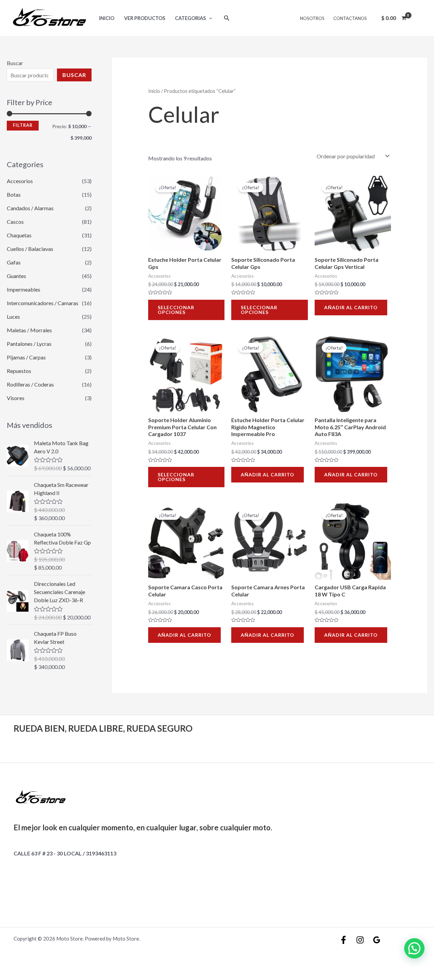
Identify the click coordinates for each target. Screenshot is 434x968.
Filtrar (23, 125)
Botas (14, 194)
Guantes (16, 276)
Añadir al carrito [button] (351, 307)
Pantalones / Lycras (29, 343)
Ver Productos (144, 18)
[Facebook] (343, 940)
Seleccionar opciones (176, 309)
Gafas (14, 262)
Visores (15, 398)
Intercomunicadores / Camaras (42, 303)
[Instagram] (360, 940)
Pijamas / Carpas (26, 357)
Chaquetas (19, 235)
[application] (209, 18)
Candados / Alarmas (30, 208)
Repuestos (19, 371)
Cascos (15, 221)
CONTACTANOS (350, 18)
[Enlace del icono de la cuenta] (419, 18)
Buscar (15, 63)
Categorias (190, 18)
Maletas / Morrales (29, 330)
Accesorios (20, 181)
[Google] (377, 940)
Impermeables (23, 289)
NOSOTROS (312, 18)
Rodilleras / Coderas (30, 384)
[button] (414, 948)
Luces (13, 316)
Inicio (106, 18)
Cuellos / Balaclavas (30, 248)
